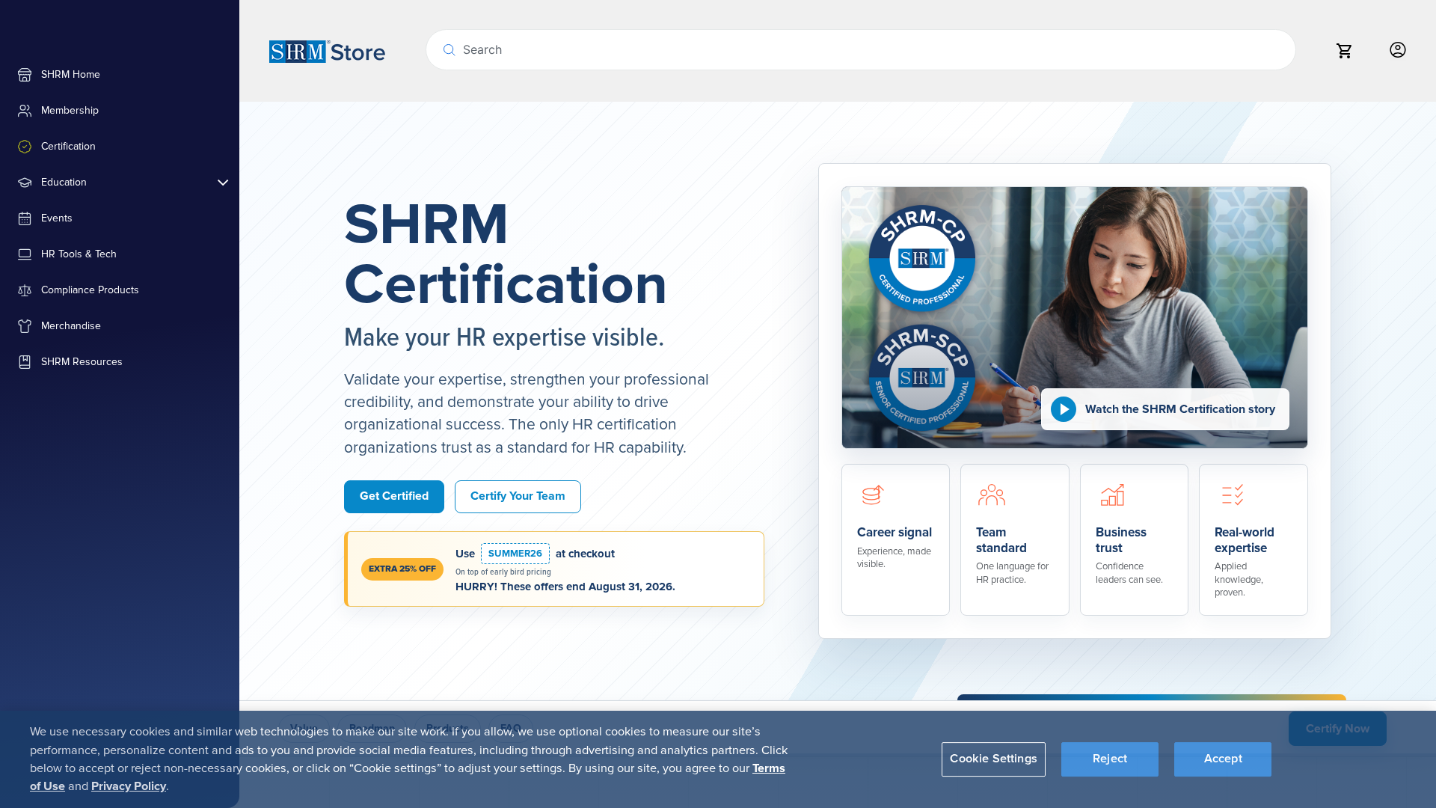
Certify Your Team (517, 496)
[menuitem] (119, 75)
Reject (1110, 758)
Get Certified (394, 496)
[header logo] (327, 50)
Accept (1223, 758)
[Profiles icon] (1398, 50)
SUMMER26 (515, 554)
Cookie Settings (993, 758)
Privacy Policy (128, 786)
